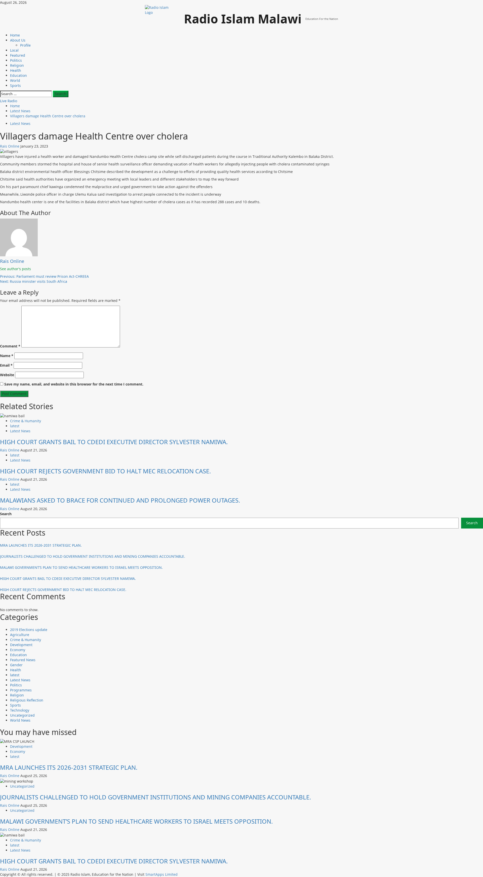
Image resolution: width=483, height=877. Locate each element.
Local (14, 50)
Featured (17, 55)
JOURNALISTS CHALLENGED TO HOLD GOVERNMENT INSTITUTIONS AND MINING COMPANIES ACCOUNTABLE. (92, 556)
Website (7, 374)
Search (6, 513)
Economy (17, 649)
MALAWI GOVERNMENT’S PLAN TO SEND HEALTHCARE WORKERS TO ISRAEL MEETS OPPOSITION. (81, 567)
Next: (33, 281)
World (15, 80)
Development (21, 644)
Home (15, 35)
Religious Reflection (26, 700)
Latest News (20, 123)
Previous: (44, 276)
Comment (10, 346)
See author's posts (15, 268)
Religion (17, 65)
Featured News (22, 659)
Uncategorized (22, 715)
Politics (16, 60)
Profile (25, 45)
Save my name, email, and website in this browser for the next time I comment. (73, 384)
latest (14, 426)
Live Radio (8, 100)
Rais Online (10, 146)
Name (6, 355)
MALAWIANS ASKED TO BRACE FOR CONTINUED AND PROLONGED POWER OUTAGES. (120, 500)
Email (6, 365)
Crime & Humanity (25, 420)
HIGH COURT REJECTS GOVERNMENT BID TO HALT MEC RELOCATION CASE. (105, 471)
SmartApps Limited (161, 874)
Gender (16, 664)
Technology (19, 710)
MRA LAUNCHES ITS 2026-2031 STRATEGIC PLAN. (41, 545)
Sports (15, 85)
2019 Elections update (28, 629)
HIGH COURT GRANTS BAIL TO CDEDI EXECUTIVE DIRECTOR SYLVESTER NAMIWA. (114, 442)
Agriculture (19, 634)
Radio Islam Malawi (243, 19)
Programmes (21, 690)
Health (15, 70)
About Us (17, 40)
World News (20, 720)
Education (18, 75)
